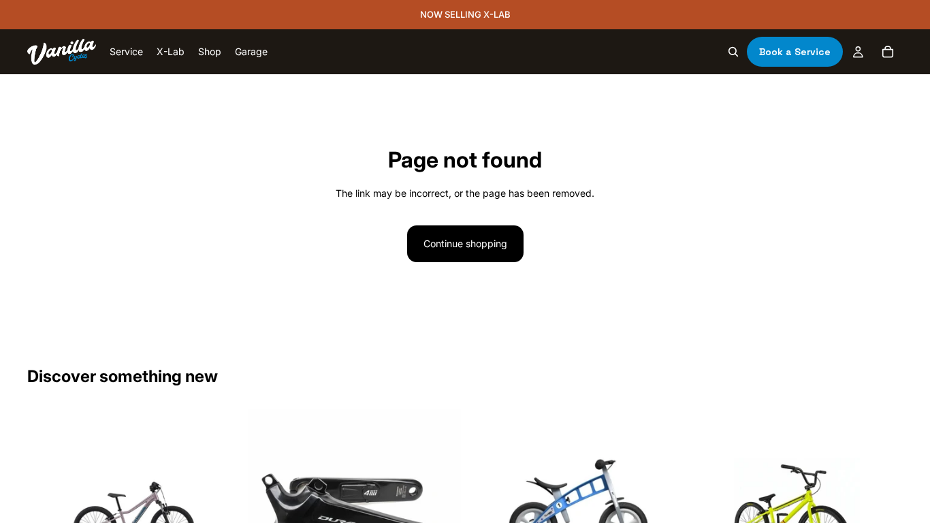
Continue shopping (465, 243)
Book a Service (795, 52)
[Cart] (888, 52)
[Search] (733, 52)
